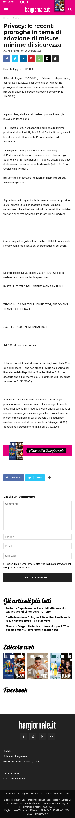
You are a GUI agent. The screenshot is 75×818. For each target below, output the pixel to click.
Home (6, 18)
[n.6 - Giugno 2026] (37, 667)
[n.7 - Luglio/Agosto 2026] (16, 451)
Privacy (34, 793)
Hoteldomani (24, 2)
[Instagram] (32, 736)
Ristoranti (9, 2)
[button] (70, 10)
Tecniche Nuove (11, 773)
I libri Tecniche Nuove (14, 778)
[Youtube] (51, 736)
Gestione (17, 18)
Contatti (7, 751)
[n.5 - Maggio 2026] (61, 667)
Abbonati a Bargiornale (46, 450)
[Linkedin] (42, 736)
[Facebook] (23, 736)
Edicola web (18, 647)
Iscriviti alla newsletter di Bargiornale (21, 761)
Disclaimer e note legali (16, 793)
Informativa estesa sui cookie (55, 793)
